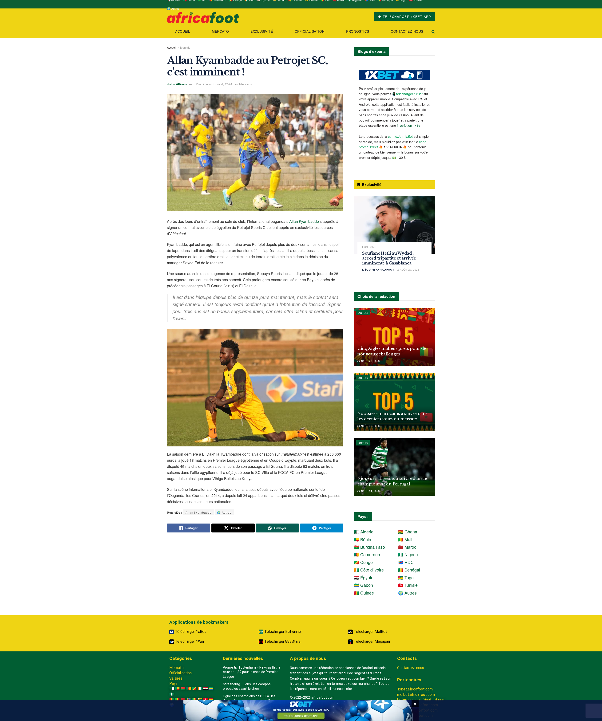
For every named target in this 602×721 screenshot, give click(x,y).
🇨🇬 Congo (363, 562)
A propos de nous (308, 658)
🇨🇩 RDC (406, 562)
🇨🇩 (188, 699)
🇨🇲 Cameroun (367, 554)
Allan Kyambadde (304, 221)
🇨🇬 (194, 688)
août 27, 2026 (409, 269)
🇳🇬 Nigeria (408, 554)
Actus (363, 313)
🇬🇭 (211, 699)
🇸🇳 (194, 699)
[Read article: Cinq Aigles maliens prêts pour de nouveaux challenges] (394, 337)
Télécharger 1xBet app (406, 16)
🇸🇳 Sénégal (409, 570)
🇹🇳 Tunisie (408, 585)
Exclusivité (261, 31)
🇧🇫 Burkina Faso (369, 547)
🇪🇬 (205, 688)
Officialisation (310, 31)
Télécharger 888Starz (282, 641)
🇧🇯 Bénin (362, 539)
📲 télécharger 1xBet (407, 93)
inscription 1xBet (409, 125)
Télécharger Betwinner (282, 631)
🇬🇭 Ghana (407, 531)
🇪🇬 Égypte (363, 577)
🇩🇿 (171, 688)
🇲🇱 (177, 699)
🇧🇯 (177, 688)
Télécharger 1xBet (190, 631)
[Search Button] (433, 31)
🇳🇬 (171, 694)
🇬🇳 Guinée (364, 593)
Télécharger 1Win (189, 641)
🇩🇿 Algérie (363, 531)
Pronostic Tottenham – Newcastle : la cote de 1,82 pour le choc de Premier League (251, 672)
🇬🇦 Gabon (363, 585)
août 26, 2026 (370, 361)
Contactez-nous (407, 31)
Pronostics (357, 31)
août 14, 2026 (370, 491)
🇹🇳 (205, 699)
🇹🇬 (200, 699)
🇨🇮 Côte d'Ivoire (369, 570)
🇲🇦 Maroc (407, 547)
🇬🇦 (211, 688)
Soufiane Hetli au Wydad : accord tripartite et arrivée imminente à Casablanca (389, 258)
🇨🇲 (188, 688)
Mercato (220, 31)
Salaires (175, 678)
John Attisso (177, 84)
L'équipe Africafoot (378, 269)
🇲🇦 (183, 699)
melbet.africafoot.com (416, 694)
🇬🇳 (171, 699)
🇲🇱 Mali (405, 539)
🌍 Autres (173, 8)
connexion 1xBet (400, 136)
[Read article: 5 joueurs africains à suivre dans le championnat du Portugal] (394, 467)
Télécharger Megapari (371, 641)
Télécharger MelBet (370, 631)
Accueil (182, 31)
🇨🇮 (200, 688)
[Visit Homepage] (203, 17)
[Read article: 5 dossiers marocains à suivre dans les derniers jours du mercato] (394, 402)
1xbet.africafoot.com (415, 689)
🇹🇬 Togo (406, 577)
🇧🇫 (183, 688)
